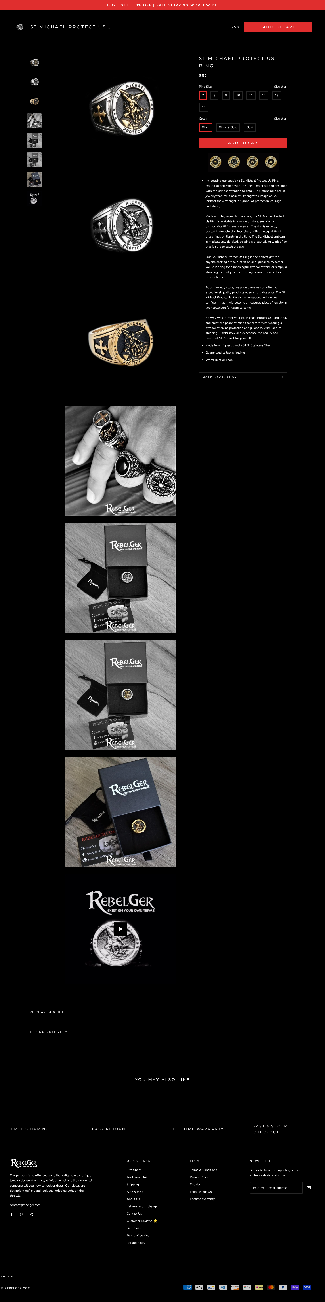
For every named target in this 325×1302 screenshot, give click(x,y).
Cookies (195, 1184)
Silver (206, 127)
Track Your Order (138, 1177)
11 (251, 95)
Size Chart (134, 1170)
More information (220, 377)
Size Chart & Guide (45, 1012)
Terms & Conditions (203, 1170)
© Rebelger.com (16, 1288)
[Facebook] (11, 1214)
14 (203, 107)
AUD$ (5, 1276)
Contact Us (134, 1213)
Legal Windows (201, 1192)
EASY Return (109, 1129)
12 (264, 95)
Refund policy (136, 1243)
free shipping (30, 1129)
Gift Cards (134, 1228)
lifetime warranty (198, 1129)
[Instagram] (21, 1214)
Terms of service (138, 1235)
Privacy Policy (199, 1177)
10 (238, 95)
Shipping (133, 1184)
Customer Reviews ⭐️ (142, 1221)
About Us (133, 1199)
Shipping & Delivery (47, 1032)
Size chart (280, 87)
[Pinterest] (31, 1214)
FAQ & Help (135, 1192)
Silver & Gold (228, 127)
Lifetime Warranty (202, 1199)
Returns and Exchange (142, 1206)
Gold (250, 127)
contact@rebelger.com (25, 1205)
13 (276, 95)
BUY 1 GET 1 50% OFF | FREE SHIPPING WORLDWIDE (162, 5)
